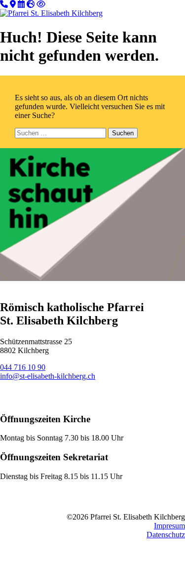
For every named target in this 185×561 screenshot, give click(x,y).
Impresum (169, 525)
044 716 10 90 (22, 367)
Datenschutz (166, 534)
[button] (165, 11)
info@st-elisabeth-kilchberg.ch (47, 376)
